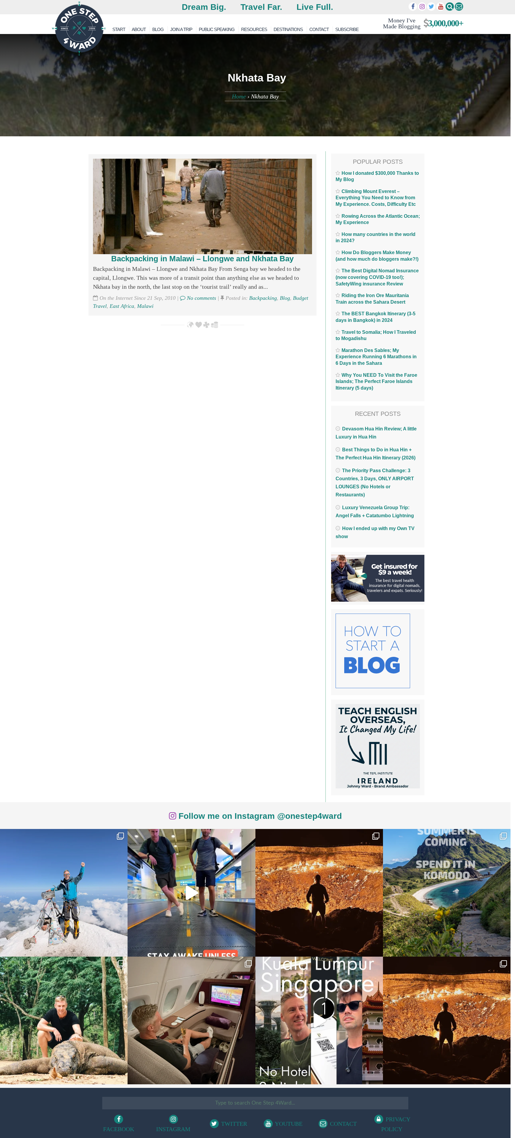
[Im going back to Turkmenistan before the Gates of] (319, 893)
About (139, 29)
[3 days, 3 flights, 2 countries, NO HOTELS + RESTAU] (191, 1020)
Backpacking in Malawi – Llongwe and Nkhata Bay (202, 258)
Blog (158, 29)
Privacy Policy (395, 1124)
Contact (319, 29)
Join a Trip (181, 29)
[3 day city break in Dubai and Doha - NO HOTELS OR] (319, 1020)
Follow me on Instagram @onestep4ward (259, 816)
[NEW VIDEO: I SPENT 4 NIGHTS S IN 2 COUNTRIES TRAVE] (191, 893)
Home (239, 96)
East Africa (122, 306)
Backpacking (263, 298)
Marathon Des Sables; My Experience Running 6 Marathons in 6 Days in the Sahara (376, 357)
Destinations (288, 29)
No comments (200, 298)
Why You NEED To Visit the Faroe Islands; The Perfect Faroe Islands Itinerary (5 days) (376, 381)
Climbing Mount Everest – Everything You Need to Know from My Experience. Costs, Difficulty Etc (376, 198)
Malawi (145, 306)
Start (118, 29)
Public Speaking (217, 29)
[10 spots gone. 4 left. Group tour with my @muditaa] (447, 893)
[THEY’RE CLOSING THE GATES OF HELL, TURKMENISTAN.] (447, 1020)
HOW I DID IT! (420, 23)
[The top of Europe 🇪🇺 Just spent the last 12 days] (64, 893)
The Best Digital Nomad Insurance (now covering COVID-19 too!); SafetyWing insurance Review (377, 277)
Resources (254, 29)
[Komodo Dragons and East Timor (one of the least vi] (64, 1020)
